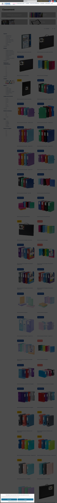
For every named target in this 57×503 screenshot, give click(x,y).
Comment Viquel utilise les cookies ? (12, 501)
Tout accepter (9, 499)
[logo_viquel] (5, 3)
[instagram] (51, 1)
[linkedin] (55, 1)
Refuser (25, 499)
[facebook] (49, 1)
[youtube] (53, 1)
